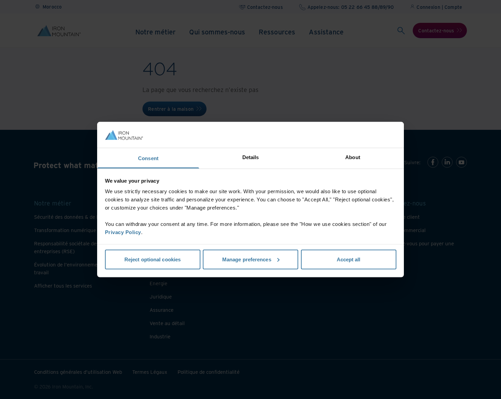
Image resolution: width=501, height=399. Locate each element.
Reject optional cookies (152, 259)
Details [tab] (250, 157)
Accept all (349, 259)
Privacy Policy (123, 232)
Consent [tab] (148, 158)
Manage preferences (246, 259)
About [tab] (352, 157)
